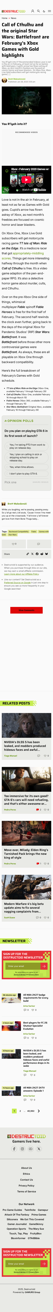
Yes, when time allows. (22, 466)
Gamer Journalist (17, 1224)
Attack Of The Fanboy (17, 1214)
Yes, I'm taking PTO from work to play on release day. (27, 446)
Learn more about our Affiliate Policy (21, 574)
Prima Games (39, 1214)
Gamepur (43, 1209)
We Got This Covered (32, 1219)
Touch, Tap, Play (18, 1233)
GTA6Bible (34, 1238)
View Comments (26, 610)
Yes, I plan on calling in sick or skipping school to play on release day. (26, 457)
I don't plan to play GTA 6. (23, 473)
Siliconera (12, 1219)
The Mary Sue (36, 1228)
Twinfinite (29, 1209)
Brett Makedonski (16, 79)
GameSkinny (36, 1224)
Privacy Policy (34, 974)
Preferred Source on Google (17, 582)
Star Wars (12, 535)
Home (4, 18)
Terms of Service (20, 974)
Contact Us (26, 1179)
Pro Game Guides (12, 1209)
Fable (34, 531)
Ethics (26, 1173)
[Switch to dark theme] (44, 11)
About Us (26, 1167)
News (13, 18)
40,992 (30, 1111)
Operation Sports (16, 1228)
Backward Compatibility (19, 531)
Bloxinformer (18, 1238)
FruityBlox (36, 1233)
